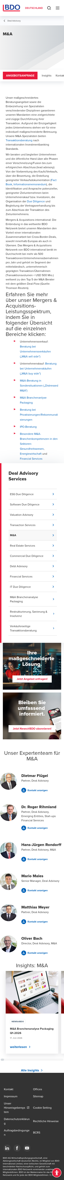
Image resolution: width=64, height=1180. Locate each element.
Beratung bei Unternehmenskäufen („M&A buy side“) (38, 368)
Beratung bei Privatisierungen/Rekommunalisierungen (39, 414)
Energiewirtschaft (31, 454)
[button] (33, 494)
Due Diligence (36, 201)
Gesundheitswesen (32, 449)
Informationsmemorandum (30, 184)
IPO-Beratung (28, 427)
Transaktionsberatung (19, 140)
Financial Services (31, 459)
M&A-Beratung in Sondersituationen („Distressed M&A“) (39, 385)
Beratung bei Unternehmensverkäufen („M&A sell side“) (35, 351)
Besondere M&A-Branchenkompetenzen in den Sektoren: (39, 439)
